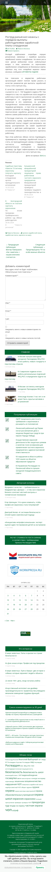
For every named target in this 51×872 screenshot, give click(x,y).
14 (31, 600)
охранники (29, 798)
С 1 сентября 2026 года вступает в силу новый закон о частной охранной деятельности (25, 720)
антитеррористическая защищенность (19, 769)
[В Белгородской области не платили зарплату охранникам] (14, 214)
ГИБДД (43, 759)
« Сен (7, 620)
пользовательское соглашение (18, 867)
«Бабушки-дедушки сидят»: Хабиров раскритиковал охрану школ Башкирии (24, 743)
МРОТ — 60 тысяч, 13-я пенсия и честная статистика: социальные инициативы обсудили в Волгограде (24, 736)
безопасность (14, 772)
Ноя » (13, 620)
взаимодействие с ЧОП (13, 775)
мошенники (19, 781)
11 (14, 600)
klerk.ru (43, 155)
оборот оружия (26, 787)
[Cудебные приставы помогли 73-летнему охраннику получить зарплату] (14, 178)
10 (8, 600)
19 (20, 604)
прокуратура (38, 802)
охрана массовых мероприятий (25, 791)
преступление (9, 802)
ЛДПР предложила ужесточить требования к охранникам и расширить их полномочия (28, 421)
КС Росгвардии (10, 762)
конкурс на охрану (38, 778)
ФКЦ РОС (27, 766)
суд (7, 805)
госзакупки (11, 778)
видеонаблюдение (29, 775)
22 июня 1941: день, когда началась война (22, 681)
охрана (9, 790)
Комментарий (11, 275)
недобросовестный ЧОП (13, 787)
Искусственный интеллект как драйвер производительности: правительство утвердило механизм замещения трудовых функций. (25, 690)
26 (20, 609)
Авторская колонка (25, 483)
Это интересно (25, 648)
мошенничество (33, 781)
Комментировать (13, 51)
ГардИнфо (25, 14)
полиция (38, 799)
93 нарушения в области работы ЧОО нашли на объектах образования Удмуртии (29, 459)
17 (8, 604)
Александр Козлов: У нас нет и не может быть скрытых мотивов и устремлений (31, 399)
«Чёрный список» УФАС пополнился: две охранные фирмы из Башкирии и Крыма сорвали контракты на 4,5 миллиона (24, 728)
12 (20, 600)
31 (8, 614)
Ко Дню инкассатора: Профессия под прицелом (24, 663)
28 (31, 609)
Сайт (7, 319)
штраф (15, 810)
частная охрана (34, 805)
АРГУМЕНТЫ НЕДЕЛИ (30, 72)
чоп (8, 809)
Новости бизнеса (24, 49)
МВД (32, 762)
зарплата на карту (25, 235)
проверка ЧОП (26, 802)
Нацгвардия (38, 762)
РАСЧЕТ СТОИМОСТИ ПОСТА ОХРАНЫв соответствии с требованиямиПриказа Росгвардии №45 (25, 540)
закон (19, 778)
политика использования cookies (24, 863)
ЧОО (32, 766)
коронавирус (9, 781)
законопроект (26, 778)
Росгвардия (12, 765)
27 (26, 609)
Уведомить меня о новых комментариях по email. (23, 330)
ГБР (39, 759)
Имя (7, 303)
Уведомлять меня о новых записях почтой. (23, 338)
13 (26, 600)
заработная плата (11, 235)
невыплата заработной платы (32, 784)
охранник (18, 798)
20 (26, 604)
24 (8, 609)
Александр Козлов (11, 759)
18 (14, 604)
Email (8, 311)
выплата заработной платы (32, 233)
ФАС (21, 766)
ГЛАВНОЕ (25, 352)
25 (14, 609)
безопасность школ (33, 772)
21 (31, 604)
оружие (35, 787)
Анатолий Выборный (28, 759)
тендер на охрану (17, 805)
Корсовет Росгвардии (23, 762)
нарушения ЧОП (13, 784)
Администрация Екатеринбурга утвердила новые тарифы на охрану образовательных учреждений (23, 713)
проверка (18, 802)
